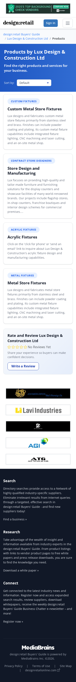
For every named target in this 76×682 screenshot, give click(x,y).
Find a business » (15, 519)
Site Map (66, 666)
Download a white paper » (21, 570)
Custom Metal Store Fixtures (34, 109)
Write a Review (23, 366)
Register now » (13, 621)
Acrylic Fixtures (22, 237)
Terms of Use (41, 666)
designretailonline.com (41, 670)
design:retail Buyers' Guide (21, 34)
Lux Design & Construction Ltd (27, 38)
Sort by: (9, 83)
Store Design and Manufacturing (23, 170)
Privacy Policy (13, 666)
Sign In (50, 23)
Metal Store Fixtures (26, 283)
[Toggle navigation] (68, 23)
